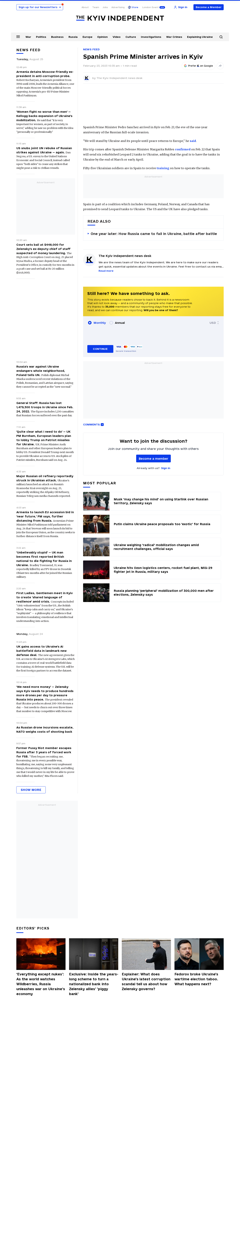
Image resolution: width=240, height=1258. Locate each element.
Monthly (99, 322)
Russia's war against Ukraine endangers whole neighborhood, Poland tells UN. (40, 371)
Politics (41, 36)
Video (117, 36)
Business (57, 36)
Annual (120, 322)
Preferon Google (200, 65)
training (163, 168)
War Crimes (174, 36)
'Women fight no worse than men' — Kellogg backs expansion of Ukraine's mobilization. (44, 116)
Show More (31, 789)
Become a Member (209, 7)
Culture (130, 36)
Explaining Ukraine (200, 36)
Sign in (165, 468)
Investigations (151, 36)
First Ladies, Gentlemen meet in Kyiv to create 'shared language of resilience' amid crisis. (44, 597)
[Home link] (120, 18)
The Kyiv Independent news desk (119, 78)
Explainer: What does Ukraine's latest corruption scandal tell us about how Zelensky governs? (146, 981)
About (85, 7)
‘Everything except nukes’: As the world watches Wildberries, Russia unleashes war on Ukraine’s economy (40, 984)
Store (135, 7)
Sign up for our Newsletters (40, 7)
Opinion (102, 36)
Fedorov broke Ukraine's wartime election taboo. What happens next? (196, 979)
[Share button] (220, 65)
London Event (150, 7)
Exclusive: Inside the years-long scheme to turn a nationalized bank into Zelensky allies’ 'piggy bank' (93, 984)
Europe (87, 36)
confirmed (182, 149)
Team (95, 7)
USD (213, 322)
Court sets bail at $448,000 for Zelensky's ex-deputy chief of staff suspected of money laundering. (43, 249)
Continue (100, 348)
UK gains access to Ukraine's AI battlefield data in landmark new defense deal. (41, 651)
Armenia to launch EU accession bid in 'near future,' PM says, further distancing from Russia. (45, 516)
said (193, 141)
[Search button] (221, 37)
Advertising (118, 7)
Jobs (105, 7)
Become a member (153, 458)
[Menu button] (18, 36)
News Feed (91, 49)
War (28, 36)
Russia (73, 36)
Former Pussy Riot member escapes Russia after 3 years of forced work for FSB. (43, 752)
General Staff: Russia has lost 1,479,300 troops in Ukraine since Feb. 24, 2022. (44, 407)
